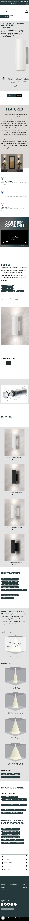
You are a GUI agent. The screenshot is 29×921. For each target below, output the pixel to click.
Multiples (2, 889)
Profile (24, 884)
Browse (19, 95)
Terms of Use (18, 917)
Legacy (2, 895)
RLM (2, 892)
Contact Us (3, 901)
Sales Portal (7, 909)
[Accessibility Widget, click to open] (3, 918)
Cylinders (3, 887)
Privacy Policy (11, 917)
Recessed (3, 884)
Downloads (11, 95)
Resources (25, 887)
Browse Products (13, 884)
